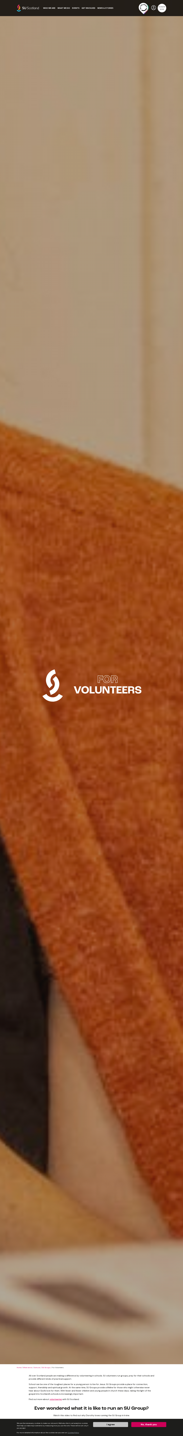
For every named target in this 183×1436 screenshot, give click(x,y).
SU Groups (46, 1367)
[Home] (28, 7)
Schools (37, 1367)
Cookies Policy (73, 1433)
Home (19, 1367)
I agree (111, 1424)
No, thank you (149, 1424)
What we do (27, 1367)
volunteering (56, 1399)
